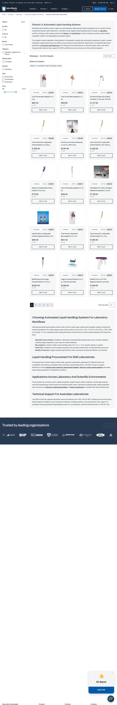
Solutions (33, 9)
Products (54, 9)
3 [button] (39, 305)
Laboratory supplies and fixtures (12, 53)
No (6, 30)
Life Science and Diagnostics (50, 45)
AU (95, 2)
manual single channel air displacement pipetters (62, 367)
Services (43, 9)
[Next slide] (112, 425)
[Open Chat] (110, 698)
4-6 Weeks (8, 62)
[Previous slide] (106, 425)
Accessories (9, 77)
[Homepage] (9, 9)
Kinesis (66, 33)
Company (64, 9)
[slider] (5, 92)
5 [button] (47, 305)
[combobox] (109, 56)
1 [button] (31, 305)
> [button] (51, 305)
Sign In (112, 2)
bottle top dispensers (77, 387)
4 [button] (43, 305)
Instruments (8, 82)
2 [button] (35, 305)
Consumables (9, 79)
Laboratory (8, 69)
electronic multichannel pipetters (57, 387)
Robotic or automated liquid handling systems (46, 66)
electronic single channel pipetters (91, 367)
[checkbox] (3, 30)
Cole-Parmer (9, 45)
